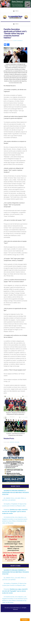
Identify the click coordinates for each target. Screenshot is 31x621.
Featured (17, 442)
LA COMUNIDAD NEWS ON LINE (15, 17)
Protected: (14, 511)
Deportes (12, 442)
